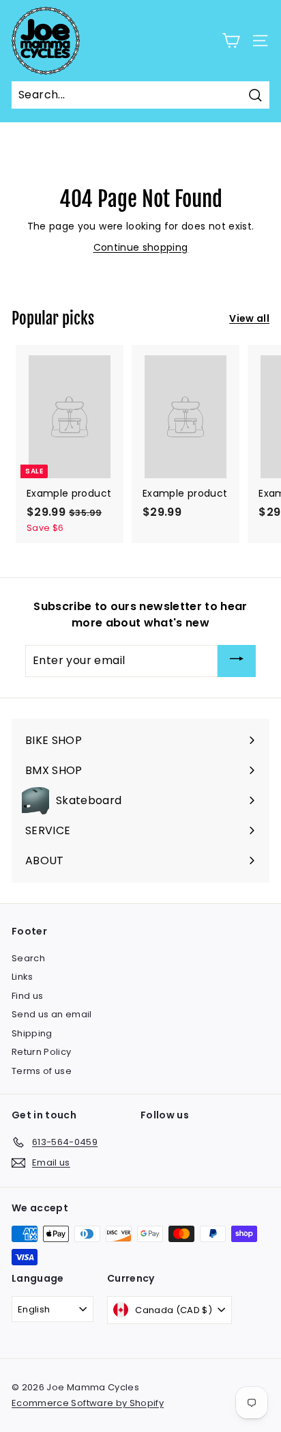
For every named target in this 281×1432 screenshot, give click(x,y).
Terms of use (42, 1070)
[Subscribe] (237, 661)
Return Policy (42, 1051)
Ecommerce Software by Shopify (88, 1402)
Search (28, 958)
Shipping (32, 1033)
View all (249, 318)
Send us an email (52, 1014)
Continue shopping (140, 247)
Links (22, 976)
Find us (27, 995)
